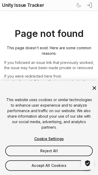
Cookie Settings (49, 138)
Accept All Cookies (49, 165)
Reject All (48, 151)
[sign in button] (89, 5)
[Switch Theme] (78, 5)
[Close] (94, 88)
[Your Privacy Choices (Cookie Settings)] (87, 163)
